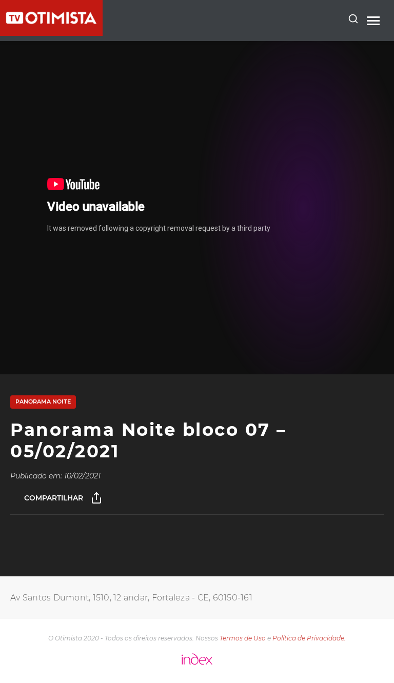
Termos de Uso (243, 638)
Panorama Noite (43, 401)
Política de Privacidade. (309, 638)
